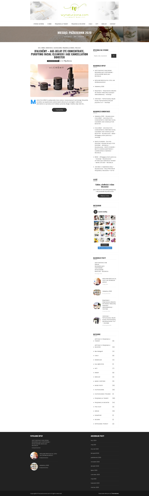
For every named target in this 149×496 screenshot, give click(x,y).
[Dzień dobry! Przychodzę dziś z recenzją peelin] (102, 223)
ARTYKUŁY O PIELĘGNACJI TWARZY (102, 340)
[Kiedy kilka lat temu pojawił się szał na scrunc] (113, 240)
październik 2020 (96, 457)
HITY (97, 24)
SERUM (97, 411)
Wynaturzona (68, 61)
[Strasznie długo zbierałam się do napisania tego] (96, 240)
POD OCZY (78, 47)
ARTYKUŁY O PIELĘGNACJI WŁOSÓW (102, 346)
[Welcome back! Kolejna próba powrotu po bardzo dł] (96, 223)
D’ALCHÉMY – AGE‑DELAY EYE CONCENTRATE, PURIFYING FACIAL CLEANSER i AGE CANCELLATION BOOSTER (59, 54)
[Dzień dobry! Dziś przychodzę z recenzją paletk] (107, 223)
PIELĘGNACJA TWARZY (61, 24)
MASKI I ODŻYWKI (100, 381)
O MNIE (49, 24)
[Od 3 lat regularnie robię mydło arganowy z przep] (107, 217)
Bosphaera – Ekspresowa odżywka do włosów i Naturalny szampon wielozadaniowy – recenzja (105, 92)
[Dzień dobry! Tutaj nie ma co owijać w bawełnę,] (113, 223)
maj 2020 (93, 479)
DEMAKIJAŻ (98, 360)
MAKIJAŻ (104, 24)
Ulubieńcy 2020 (99, 86)
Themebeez (115, 493)
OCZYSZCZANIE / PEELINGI (103, 394)
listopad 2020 (95, 453)
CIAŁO (90, 24)
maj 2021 (93, 445)
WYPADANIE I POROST (101, 424)
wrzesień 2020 (95, 462)
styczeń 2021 (95, 449)
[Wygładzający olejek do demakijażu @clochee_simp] (102, 240)
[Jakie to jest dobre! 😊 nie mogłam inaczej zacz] (107, 240)
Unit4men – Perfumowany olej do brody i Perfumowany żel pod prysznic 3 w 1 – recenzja (105, 100)
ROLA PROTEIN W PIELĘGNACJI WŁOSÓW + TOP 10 (105, 169)
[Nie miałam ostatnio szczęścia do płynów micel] (113, 228)
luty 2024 (93, 440)
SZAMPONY (98, 415)
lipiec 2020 (94, 470)
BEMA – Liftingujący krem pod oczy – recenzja (105, 135)
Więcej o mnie (105, 196)
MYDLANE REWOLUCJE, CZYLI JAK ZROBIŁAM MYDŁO (105, 81)
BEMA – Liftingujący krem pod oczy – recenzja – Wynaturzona (105, 158)
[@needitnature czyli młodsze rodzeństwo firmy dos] (102, 217)
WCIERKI (97, 419)
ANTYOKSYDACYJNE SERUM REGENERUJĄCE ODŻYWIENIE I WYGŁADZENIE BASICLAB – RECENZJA (104, 73)
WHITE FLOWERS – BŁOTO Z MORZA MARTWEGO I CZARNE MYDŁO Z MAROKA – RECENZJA (105, 150)
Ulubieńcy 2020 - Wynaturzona (104, 116)
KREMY (43, 47)
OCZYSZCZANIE (58, 47)
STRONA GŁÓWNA (39, 24)
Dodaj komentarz (36, 447)
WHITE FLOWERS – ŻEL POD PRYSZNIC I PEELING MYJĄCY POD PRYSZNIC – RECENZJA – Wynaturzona (105, 144)
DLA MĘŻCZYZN (99, 364)
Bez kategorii (99, 351)
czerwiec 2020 (95, 474)
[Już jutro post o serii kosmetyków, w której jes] (113, 217)
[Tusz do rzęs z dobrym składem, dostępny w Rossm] (96, 234)
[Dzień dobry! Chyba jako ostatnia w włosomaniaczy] (113, 234)
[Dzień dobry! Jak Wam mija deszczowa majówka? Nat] (102, 234)
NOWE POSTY (49, 47)
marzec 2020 (95, 487)
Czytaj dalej (59, 110)
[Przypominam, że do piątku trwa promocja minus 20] (96, 217)
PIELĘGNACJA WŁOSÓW (78, 24)
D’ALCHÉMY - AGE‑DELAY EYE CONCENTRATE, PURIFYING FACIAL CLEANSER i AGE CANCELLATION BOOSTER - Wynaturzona (105, 130)
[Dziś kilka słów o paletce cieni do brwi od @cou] (107, 228)
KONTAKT (112, 24)
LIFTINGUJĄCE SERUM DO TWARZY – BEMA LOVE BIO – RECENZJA (105, 161)
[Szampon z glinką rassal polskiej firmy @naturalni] (107, 234)
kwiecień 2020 (95, 483)
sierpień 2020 (95, 466)
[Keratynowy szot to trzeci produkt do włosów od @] (96, 228)
